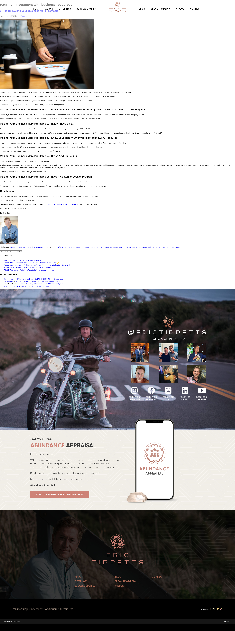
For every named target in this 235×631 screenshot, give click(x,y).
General (30, 247)
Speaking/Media (160, 9)
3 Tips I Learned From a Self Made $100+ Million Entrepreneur (40, 279)
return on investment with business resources (149, 247)
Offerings (65, 9)
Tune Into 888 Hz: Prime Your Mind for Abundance (22, 260)
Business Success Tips (18, 247)
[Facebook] (151, 390)
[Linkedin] (185, 390)
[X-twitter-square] (168, 390)
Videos (180, 9)
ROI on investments (174, 247)
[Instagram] (134, 390)
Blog (142, 9)
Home (36, 9)
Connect (195, 9)
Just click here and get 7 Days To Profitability (62, 204)
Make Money (38, 247)
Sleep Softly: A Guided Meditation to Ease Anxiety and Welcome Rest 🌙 (31, 262)
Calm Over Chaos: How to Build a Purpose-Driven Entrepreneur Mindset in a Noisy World (37, 265)
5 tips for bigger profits (63, 247)
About (49, 9)
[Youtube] (202, 390)
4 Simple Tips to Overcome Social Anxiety (33, 286)
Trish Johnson (9, 279)
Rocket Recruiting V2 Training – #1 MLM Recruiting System (38, 281)
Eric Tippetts (8, 281)
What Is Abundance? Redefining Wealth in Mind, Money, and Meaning (30, 270)
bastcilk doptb (9, 286)
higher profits (99, 247)
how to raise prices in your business (118, 247)
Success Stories (86, 9)
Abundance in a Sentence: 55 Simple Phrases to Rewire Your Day (28, 267)
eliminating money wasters (83, 247)
